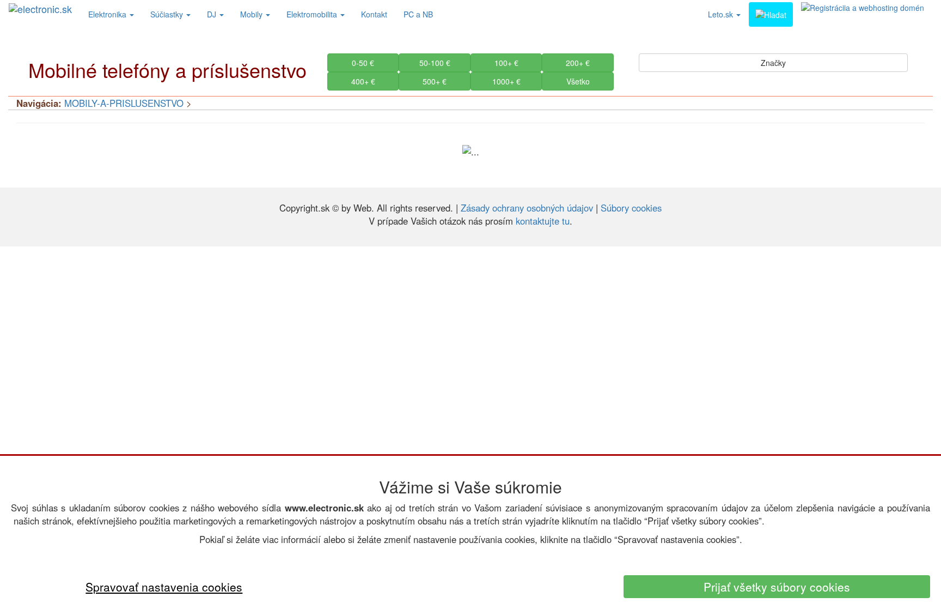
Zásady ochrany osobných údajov (527, 207)
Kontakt (374, 14)
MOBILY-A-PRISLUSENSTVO (124, 103)
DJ (212, 14)
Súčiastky (167, 14)
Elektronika (108, 14)
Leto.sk (721, 14)
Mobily (252, 14)
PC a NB (418, 14)
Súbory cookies (631, 207)
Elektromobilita (312, 14)
